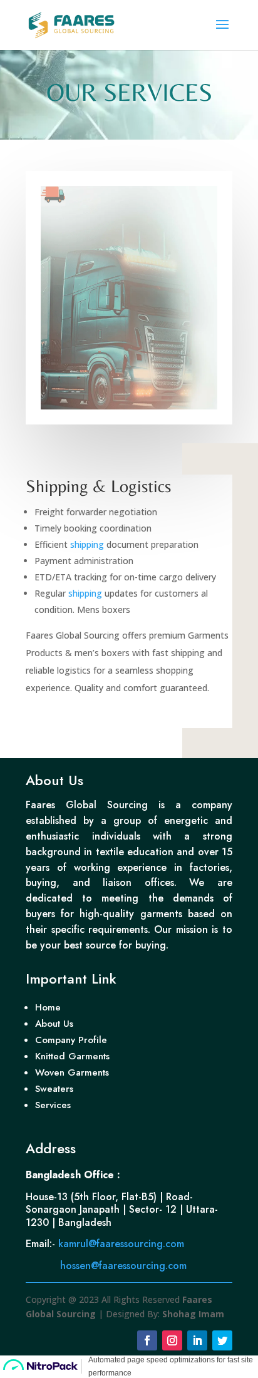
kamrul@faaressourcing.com (122, 1244)
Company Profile (71, 1040)
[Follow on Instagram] (172, 1340)
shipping (87, 544)
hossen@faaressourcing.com (125, 1265)
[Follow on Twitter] (222, 1340)
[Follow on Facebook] (147, 1340)
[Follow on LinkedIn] (197, 1340)
